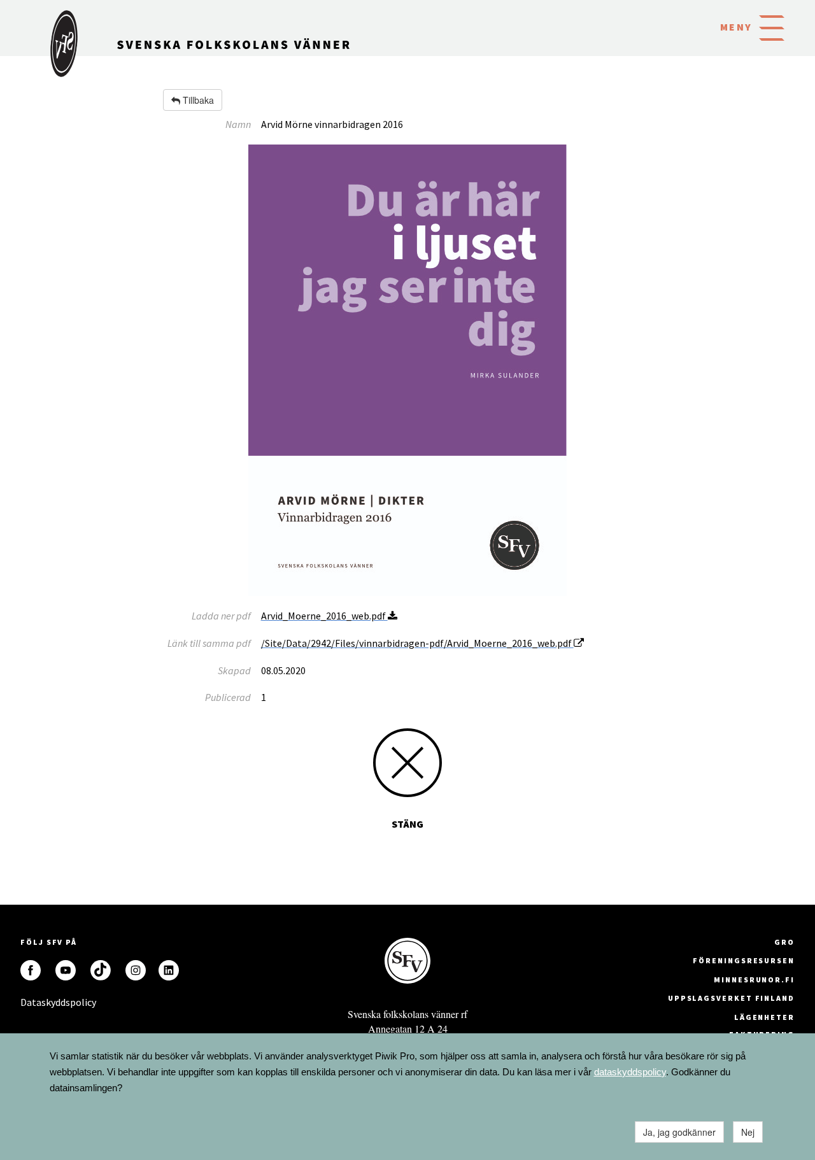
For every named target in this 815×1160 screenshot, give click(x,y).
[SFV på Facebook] (30, 970)
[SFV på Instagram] (135, 970)
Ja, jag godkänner (679, 1132)
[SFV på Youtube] (65, 970)
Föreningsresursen (744, 960)
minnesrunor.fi (754, 979)
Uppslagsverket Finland (731, 998)
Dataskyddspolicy (30, 1002)
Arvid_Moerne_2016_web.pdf (324, 615)
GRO (784, 942)
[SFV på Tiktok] (100, 970)
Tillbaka (197, 100)
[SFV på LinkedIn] (169, 970)
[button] (771, 26)
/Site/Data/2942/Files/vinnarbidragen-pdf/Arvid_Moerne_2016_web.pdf (417, 643)
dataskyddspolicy (630, 1071)
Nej (748, 1132)
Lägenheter (764, 1017)
